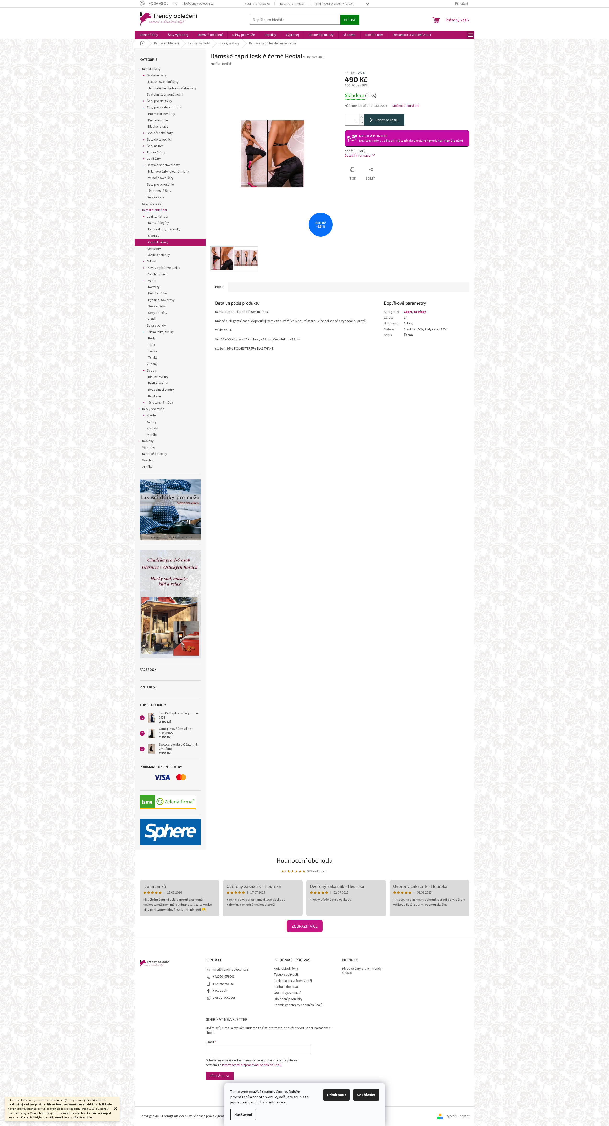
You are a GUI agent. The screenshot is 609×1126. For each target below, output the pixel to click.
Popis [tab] (219, 286)
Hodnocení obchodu (305, 860)
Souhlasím (366, 1095)
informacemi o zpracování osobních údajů (251, 1065)
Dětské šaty (155, 197)
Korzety (154, 287)
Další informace (273, 1102)
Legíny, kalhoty (157, 216)
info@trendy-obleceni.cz (230, 969)
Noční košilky (157, 293)
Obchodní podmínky (288, 999)
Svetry (151, 370)
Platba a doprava (286, 987)
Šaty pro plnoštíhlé (160, 184)
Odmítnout (336, 1095)
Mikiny (151, 261)
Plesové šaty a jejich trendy (362, 969)
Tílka (151, 345)
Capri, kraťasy (158, 242)
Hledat (350, 20)
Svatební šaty (157, 75)
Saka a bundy (156, 325)
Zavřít (384, 169)
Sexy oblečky (157, 313)
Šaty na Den (155, 146)
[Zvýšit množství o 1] (361, 117)
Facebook (220, 990)
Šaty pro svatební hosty (164, 107)
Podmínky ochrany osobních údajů (298, 1005)
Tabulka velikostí (292, 4)
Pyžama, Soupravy (161, 300)
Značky (147, 466)
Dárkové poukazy (154, 454)
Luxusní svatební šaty (163, 81)
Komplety (154, 248)
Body (152, 338)
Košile (151, 415)
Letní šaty (154, 158)
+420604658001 (224, 976)
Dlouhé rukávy (158, 126)
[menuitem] (149, 35)
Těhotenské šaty (159, 190)
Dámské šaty (151, 69)
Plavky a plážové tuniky (163, 268)
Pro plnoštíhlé (158, 120)
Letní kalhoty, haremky (164, 229)
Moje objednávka (257, 4)
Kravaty (152, 428)
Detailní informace (357, 155)
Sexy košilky (157, 306)
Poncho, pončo (157, 274)
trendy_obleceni (224, 997)
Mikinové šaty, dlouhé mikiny (168, 171)
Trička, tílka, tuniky (160, 332)
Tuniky (152, 357)
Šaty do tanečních (160, 139)
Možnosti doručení (405, 106)
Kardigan (154, 396)
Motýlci (152, 434)
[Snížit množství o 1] (361, 122)
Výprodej (148, 447)
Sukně (151, 319)
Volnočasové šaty (160, 178)
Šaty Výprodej (152, 203)
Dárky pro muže (153, 409)
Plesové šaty (156, 152)
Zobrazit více (305, 926)
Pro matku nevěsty (161, 114)
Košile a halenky (158, 255)
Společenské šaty (160, 133)
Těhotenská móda (160, 402)
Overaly (153, 235)
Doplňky (148, 441)
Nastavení (243, 1114)
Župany (152, 364)
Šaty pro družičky (159, 101)
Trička (152, 351)
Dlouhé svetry (158, 377)
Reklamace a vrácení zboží (334, 4)
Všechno (148, 460)
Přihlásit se (219, 1076)
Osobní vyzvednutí (287, 992)
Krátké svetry (158, 383)
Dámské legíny (158, 223)
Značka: (220, 64)
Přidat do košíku (387, 120)
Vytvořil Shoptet (457, 1116)
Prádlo (151, 280)
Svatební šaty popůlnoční (165, 94)
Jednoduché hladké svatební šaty (172, 88)
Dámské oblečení (154, 210)
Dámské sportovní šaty (163, 165)
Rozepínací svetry (161, 389)
